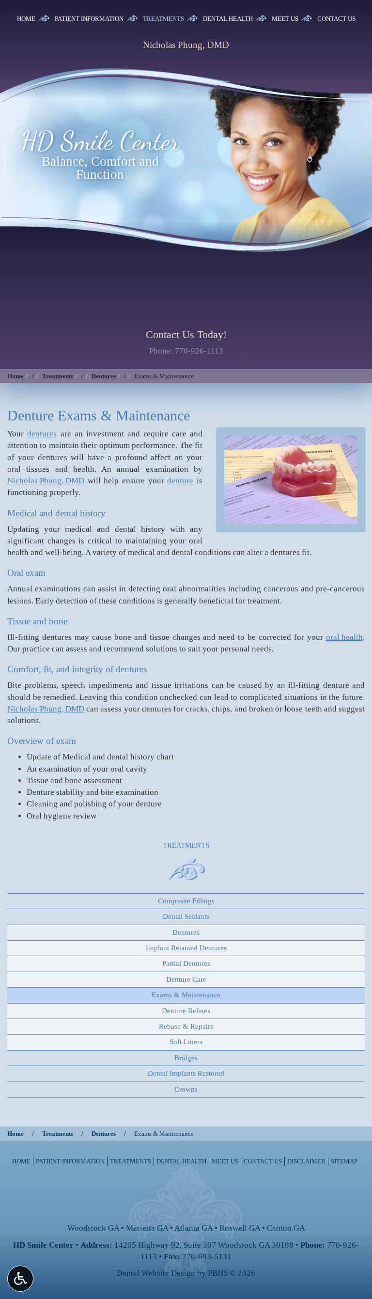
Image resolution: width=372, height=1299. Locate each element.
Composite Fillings (186, 901)
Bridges (186, 1058)
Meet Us (285, 18)
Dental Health (228, 18)
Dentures (104, 376)
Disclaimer (306, 1161)
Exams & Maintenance (186, 995)
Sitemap (344, 1161)
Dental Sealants (186, 916)
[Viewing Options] (20, 1279)
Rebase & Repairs (186, 1026)
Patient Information (89, 18)
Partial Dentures (186, 963)
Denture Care (186, 979)
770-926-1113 (199, 351)
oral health (344, 637)
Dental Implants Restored (186, 1073)
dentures (42, 433)
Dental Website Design (156, 1273)
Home (26, 18)
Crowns (186, 1089)
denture (180, 480)
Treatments (163, 18)
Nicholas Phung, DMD (45, 480)
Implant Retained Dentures (186, 948)
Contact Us (336, 18)
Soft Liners (186, 1042)
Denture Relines (186, 1011)
